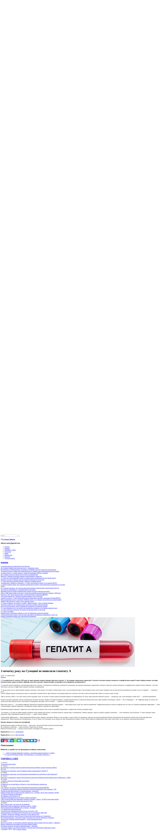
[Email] (28, 740)
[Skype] (22, 740)
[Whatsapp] (15, 740)
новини (4, 562)
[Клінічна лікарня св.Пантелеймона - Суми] (80, 14)
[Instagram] (5, 740)
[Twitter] (9, 740)
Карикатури (8, 555)
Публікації (7, 552)
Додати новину (9, 558)
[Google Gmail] (38, 740)
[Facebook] (2, 740)
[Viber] (25, 740)
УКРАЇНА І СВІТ (10, 550)
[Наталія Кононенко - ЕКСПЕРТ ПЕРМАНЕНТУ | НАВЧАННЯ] (80, 57)
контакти (7, 557)
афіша (6, 553)
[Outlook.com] (35, 740)
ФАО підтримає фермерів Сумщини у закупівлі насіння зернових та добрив (29, 753)
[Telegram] (18, 740)
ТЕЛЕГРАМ (19, 732)
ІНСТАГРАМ (20, 735)
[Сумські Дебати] (8, 539)
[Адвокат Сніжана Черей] (80, 28)
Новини (7, 548)
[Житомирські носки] (80, 43)
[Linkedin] (12, 740)
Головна (7, 547)
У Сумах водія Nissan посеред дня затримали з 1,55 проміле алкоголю (27, 754)
